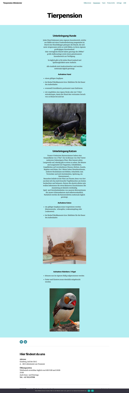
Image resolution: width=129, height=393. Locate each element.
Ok (89, 390)
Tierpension (96, 3)
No (92, 390)
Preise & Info (111, 3)
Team (103, 3)
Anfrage (119, 3)
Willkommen (87, 3)
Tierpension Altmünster (12, 3)
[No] (127, 391)
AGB (124, 3)
